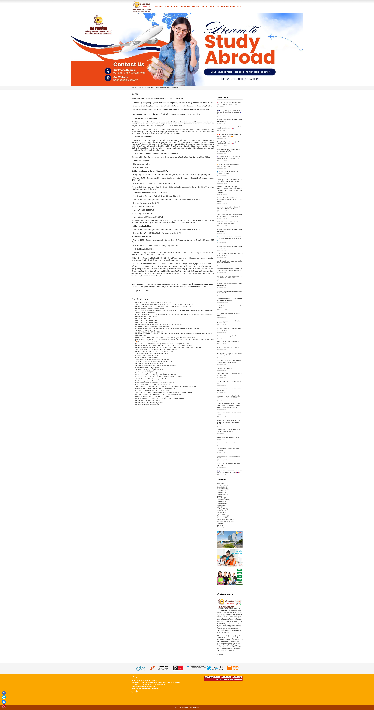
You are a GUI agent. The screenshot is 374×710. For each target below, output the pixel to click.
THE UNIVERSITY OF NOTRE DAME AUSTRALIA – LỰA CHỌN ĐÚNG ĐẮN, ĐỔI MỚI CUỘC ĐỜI (165, 429)
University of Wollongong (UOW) (145, 373)
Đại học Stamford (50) (223, 559)
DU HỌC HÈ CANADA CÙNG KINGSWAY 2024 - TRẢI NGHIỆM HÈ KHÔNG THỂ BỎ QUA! (163, 349)
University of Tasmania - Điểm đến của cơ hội (149, 412)
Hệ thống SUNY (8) (222, 551)
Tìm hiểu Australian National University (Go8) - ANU (151, 421)
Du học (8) (220, 539)
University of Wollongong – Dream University (149, 406)
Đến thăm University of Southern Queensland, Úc (150, 416)
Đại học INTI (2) (221, 553)
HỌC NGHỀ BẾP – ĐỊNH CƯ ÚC (225, 411)
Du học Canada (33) (222, 546)
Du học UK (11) (221, 533)
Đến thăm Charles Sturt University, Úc (147, 447)
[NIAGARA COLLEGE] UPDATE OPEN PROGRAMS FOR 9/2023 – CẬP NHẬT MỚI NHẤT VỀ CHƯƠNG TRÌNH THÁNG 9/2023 (174, 382)
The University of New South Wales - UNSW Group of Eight (153, 404)
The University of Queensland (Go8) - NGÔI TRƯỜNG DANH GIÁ (155, 417)
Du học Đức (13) (221, 541)
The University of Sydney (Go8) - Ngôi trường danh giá (152, 402)
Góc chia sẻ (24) (221, 555)
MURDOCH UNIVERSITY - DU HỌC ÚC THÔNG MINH (152, 433)
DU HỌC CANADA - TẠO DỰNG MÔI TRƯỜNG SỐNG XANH (154, 394)
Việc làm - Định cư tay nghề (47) (226, 564)
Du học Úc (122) (221, 548)
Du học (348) (220, 566)
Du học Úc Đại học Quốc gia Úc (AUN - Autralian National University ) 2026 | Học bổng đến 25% (229, 242)
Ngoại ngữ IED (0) (222, 526)
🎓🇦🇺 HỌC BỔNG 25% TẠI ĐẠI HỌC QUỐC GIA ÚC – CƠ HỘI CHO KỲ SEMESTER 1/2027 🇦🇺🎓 (229, 154)
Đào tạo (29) (220, 568)
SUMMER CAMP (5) (223, 531)
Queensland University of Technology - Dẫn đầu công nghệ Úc (154, 425)
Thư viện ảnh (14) (222, 560)
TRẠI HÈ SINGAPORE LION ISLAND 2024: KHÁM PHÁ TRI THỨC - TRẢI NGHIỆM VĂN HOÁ (164, 347)
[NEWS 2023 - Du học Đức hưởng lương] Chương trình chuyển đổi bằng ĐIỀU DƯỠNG (162, 386)
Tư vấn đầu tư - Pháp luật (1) (225, 562)
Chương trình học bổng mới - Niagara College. (149, 351)
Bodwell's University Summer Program (147, 398)
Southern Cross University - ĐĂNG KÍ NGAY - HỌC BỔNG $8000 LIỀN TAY (158, 419)
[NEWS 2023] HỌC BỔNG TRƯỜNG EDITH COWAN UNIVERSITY (156, 431)
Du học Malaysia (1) (222, 537)
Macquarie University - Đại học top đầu (147, 410)
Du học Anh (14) (221, 544)
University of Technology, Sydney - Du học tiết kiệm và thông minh (155, 408)
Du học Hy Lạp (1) (222, 530)
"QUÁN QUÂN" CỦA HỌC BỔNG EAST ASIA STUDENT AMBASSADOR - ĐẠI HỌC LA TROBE (228, 465)
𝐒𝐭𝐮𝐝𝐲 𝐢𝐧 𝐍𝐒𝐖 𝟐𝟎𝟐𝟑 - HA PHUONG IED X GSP (149, 375)
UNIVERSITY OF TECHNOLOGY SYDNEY (228, 480)
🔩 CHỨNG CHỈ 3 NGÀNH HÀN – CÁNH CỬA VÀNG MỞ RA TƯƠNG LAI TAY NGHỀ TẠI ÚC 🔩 (229, 281)
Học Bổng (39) (221, 557)
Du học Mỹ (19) (221, 535)
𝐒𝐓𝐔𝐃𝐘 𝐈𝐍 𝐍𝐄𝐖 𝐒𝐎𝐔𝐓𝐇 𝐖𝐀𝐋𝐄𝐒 (226, 485)
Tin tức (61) (220, 569)
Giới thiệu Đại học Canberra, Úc (145, 414)
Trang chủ (133, 130)
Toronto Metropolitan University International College (151, 396)
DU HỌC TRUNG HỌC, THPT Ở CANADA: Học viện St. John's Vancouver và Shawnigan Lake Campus (167, 371)
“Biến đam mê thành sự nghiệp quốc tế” (227, 378)
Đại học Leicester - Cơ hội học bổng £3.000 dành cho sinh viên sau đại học (158, 367)
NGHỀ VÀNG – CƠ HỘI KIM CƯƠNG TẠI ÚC (229, 390)
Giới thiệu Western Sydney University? (147, 400)
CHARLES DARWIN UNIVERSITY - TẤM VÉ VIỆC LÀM (152, 439)
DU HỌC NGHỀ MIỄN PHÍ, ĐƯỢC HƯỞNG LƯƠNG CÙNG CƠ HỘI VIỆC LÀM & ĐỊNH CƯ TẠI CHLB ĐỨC (168, 390)
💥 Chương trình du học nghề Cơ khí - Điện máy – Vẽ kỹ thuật (154, 384)
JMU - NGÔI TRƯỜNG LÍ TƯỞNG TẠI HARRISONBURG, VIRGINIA (156, 392)
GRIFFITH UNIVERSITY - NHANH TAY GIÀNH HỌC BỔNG (153, 427)
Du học (141, 130)
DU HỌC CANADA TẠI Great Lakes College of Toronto (152, 369)
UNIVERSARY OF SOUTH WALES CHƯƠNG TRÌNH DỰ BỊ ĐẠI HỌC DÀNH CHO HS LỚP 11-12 (165, 380)
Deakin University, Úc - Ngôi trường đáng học (149, 445)
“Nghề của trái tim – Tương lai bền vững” (228, 384)
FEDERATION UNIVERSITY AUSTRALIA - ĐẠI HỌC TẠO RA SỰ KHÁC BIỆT (158, 437)
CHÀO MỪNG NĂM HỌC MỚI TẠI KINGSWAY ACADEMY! (153, 345)
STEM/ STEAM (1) (222, 528)
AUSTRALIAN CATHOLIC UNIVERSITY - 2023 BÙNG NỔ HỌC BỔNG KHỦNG (159, 441)
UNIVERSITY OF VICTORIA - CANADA (147, 363)
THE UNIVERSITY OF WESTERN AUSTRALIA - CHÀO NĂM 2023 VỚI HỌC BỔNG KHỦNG (163, 435)
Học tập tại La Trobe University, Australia (147, 443)
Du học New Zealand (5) (224, 542)
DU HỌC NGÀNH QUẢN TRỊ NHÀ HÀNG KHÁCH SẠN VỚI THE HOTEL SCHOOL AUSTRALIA (164, 388)
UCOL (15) (220, 550)
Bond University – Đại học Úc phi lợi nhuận (148, 423)
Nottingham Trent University (144, 361)
